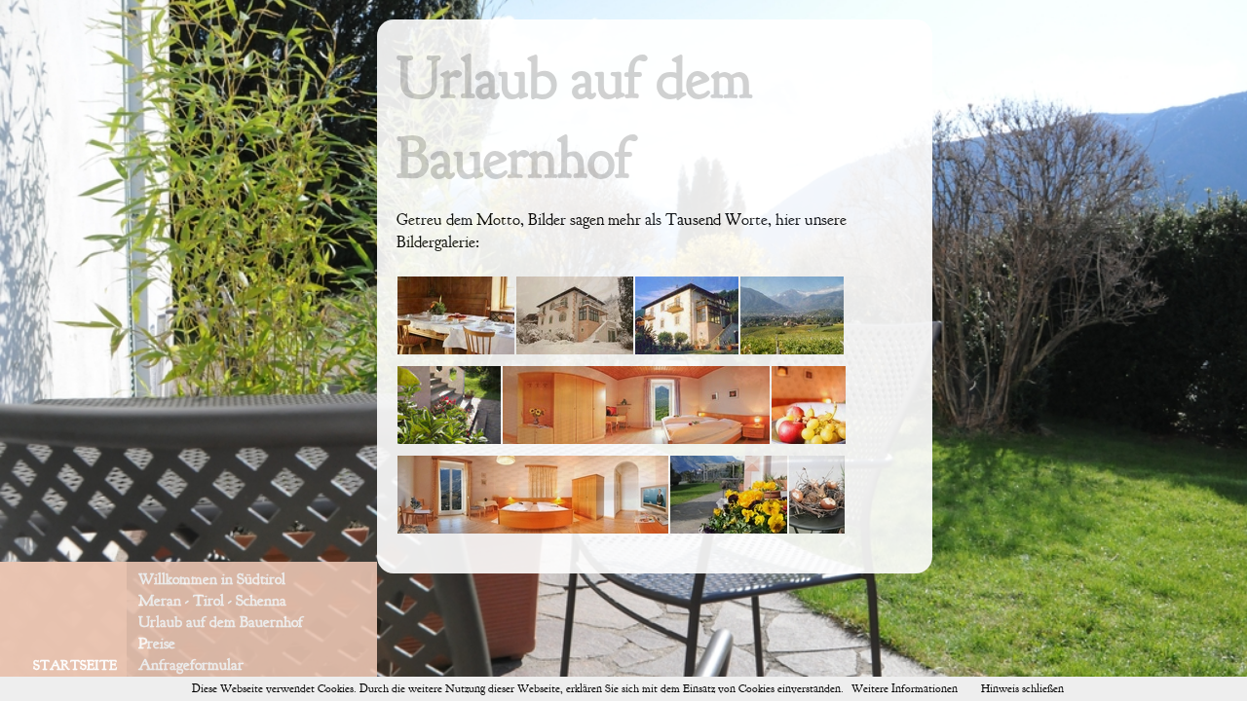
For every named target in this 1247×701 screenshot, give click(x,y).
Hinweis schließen (1022, 688)
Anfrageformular (191, 665)
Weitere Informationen (904, 688)
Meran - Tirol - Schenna (212, 600)
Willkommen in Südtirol (211, 579)
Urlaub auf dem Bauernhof (220, 622)
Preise (156, 643)
